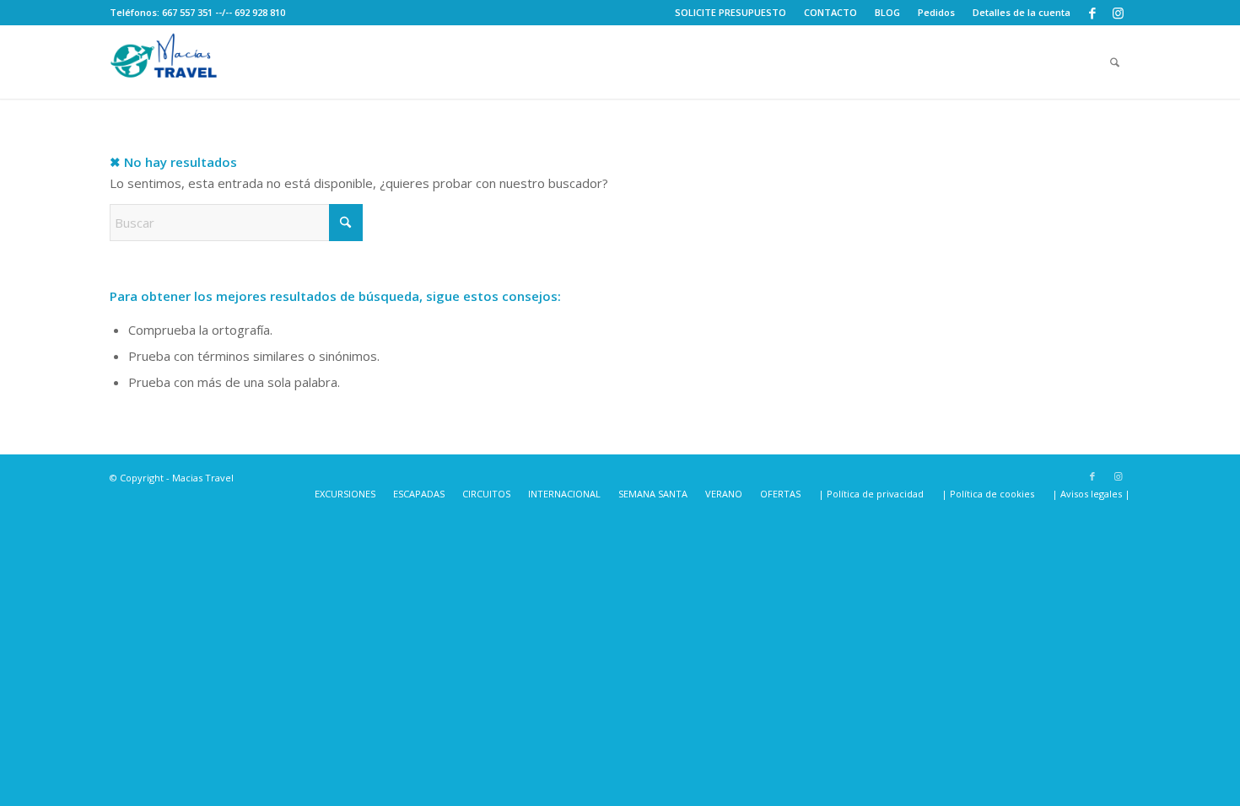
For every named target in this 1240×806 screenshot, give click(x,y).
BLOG (887, 12)
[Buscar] (1114, 62)
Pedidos (936, 12)
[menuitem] (730, 12)
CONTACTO (830, 12)
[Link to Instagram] (1117, 12)
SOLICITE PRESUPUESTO (730, 12)
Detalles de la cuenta (1021, 12)
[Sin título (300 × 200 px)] (165, 62)
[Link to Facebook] (1092, 12)
